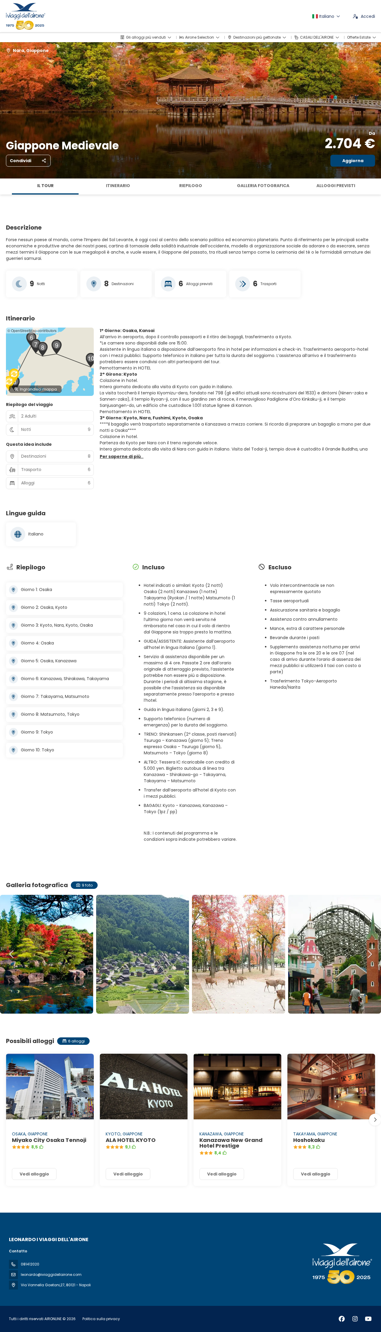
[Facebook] (341, 1319)
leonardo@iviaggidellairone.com (51, 1274)
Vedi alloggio (34, 1174)
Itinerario (118, 186)
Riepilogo (190, 186)
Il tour (45, 186)
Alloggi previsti (335, 186)
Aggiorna (352, 161)
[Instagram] (355, 1319)
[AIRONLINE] (341, 1263)
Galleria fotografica (263, 186)
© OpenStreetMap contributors (32, 330)
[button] (6, 186)
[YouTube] (368, 1319)
